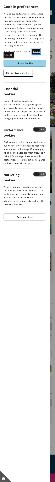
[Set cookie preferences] (6, 476)
